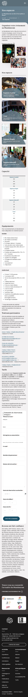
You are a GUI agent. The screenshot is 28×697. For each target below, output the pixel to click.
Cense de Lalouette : (8, 343)
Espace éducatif (9, 162)
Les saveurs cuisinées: (8, 356)
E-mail (5, 446)
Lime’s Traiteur (6, 332)
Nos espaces (19, 664)
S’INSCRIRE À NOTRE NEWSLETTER (11, 591)
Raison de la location (10, 464)
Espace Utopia (9, 139)
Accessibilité (19, 677)
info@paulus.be (15, 365)
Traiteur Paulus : (6, 365)
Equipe (17, 661)
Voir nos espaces (7, 44)
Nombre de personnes (10, 455)
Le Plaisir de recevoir (8, 337)
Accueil (4, 18)
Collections (5, 682)
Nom (4, 427)
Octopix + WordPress (7, 694)
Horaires (17, 673)
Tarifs (17, 680)
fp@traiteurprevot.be (8, 352)
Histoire (17, 654)
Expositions (5, 654)
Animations (5, 661)
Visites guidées (6, 664)
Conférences (6, 658)
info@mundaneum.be (12, 638)
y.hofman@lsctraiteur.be (9, 360)
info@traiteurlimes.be (17, 332)
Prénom (5, 419)
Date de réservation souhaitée (13, 490)
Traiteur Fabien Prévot (8, 350)
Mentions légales (18, 692)
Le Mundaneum (13, 18)
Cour (5, 116)
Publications (5, 679)
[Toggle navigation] (25, 3)
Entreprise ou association (11, 435)
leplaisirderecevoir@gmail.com (11, 338)
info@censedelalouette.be (9, 345)
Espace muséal (9, 93)
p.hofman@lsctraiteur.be (9, 358)
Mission (17, 658)
